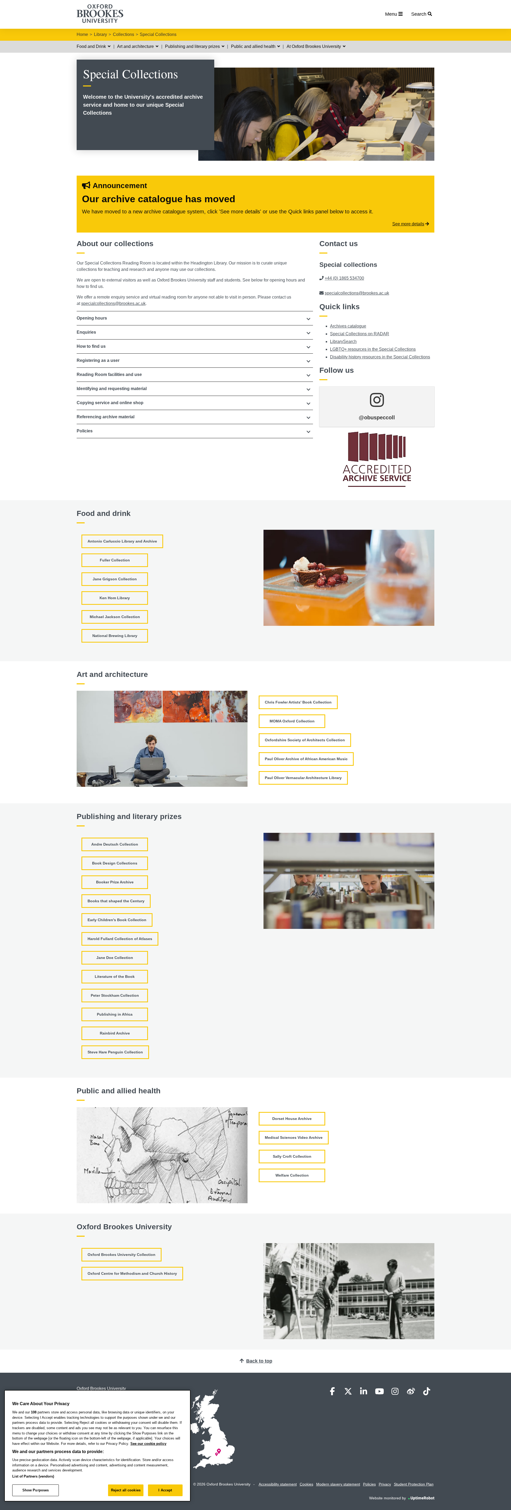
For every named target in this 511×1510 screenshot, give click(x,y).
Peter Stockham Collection (115, 995)
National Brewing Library (114, 636)
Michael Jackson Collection (115, 617)
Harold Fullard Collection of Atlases (120, 939)
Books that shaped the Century (116, 901)
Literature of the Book (115, 976)
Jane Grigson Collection (115, 579)
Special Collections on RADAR (359, 334)
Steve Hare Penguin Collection (115, 1052)
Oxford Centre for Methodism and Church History (132, 1273)
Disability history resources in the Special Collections (380, 357)
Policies (369, 1484)
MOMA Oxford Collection (292, 721)
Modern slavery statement (338, 1484)
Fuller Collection (115, 560)
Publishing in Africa (115, 1014)
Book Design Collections (114, 863)
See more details (408, 224)
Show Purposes (35, 1490)
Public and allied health (254, 46)
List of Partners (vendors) (33, 1476)
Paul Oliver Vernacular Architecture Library (303, 778)
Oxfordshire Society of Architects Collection (305, 740)
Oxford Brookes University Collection (121, 1254)
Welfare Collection (292, 1175)
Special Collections (158, 34)
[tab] (195, 318)
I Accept (165, 1490)
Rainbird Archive (115, 1033)
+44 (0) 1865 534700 (344, 278)
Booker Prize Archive (115, 882)
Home (82, 34)
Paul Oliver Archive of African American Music (306, 759)
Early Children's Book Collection (117, 920)
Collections (123, 34)
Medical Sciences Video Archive (294, 1137)
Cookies (306, 1484)
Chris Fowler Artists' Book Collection (298, 702)
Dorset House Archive (292, 1118)
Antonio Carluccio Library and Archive (122, 541)
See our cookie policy (148, 1444)
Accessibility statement (278, 1484)
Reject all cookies (126, 1490)
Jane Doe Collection (114, 957)
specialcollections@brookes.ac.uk (113, 303)
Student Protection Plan (414, 1484)
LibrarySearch (343, 341)
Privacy (385, 1484)
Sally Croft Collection (292, 1156)
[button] (195, 318)
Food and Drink (92, 46)
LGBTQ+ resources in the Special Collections (373, 349)
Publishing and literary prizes (193, 46)
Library (100, 34)
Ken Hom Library (115, 598)
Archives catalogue (348, 326)
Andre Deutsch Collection (114, 844)
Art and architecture (136, 46)
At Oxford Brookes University (314, 46)
